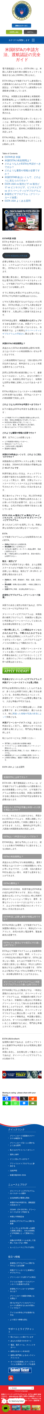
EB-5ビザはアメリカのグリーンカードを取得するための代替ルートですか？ (22, 1305)
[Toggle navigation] (33, 40)
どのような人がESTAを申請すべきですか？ (23, 165)
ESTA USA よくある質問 (18, 200)
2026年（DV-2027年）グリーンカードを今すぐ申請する (23, 1210)
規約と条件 (14, 1154)
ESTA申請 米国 (12, 157)
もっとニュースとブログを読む (22, 1247)
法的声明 (13, 1170)
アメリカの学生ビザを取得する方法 (22, 1313)
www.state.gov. (14, 1396)
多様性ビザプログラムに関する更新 (22, 1222)
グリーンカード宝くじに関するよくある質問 (22, 1144)
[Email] (33, 1103)
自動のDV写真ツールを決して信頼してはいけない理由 (22, 1241)
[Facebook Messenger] (24, 1103)
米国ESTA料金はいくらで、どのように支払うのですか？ (23, 178)
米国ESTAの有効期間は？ (18, 160)
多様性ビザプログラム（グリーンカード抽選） (22, 195)
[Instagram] (15, 1099)
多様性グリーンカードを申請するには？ (22, 1290)
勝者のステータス (21, 25)
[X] (24, 1099)
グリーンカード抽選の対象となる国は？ (22, 1297)
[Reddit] (33, 1099)
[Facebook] (7, 1099)
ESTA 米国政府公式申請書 (16, 255)
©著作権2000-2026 (18, 1175)
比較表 (16, 1398)
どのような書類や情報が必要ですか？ (22, 172)
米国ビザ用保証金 (17, 1216)
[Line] (7, 1103)
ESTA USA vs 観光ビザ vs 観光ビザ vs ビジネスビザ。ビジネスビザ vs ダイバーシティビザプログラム (23, 187)
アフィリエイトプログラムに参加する (22, 1164)
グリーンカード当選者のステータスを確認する (22, 1137)
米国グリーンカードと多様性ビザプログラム (22, 1271)
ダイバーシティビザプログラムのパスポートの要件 (22, 1192)
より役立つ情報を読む (19, 1319)
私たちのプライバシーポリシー (22, 1150)
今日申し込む (14, 32)
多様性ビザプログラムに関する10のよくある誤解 (22, 1264)
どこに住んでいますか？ (19, 1159)
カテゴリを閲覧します (19, 40)
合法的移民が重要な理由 (19, 1198)
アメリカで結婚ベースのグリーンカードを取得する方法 (22, 1283)
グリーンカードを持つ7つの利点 (23, 1277)
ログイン (30, 32)
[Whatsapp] (15, 1103)
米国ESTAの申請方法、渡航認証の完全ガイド (22, 1203)
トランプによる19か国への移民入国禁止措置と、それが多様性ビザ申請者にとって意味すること (22, 1232)
